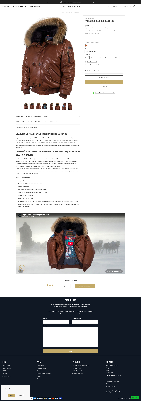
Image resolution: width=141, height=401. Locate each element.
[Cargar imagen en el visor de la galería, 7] (63, 106)
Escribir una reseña (84, 286)
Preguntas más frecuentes (44, 373)
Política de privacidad (77, 371)
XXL (106, 57)
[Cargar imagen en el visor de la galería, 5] (51, 106)
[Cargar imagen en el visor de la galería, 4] (44, 106)
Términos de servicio (77, 373)
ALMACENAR (6, 6)
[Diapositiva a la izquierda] (21, 106)
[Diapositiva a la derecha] (75, 106)
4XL (117, 57)
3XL (112, 57)
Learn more (20, 391)
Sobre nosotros (6, 376)
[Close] (28, 386)
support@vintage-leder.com (113, 375)
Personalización (41, 368)
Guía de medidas (41, 365)
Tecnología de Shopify (122, 398)
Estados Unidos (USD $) (114, 6)
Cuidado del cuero (42, 371)
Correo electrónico (77, 318)
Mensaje (45, 325)
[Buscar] (138, 6)
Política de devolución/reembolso (80, 365)
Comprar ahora (104, 82)
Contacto (39, 376)
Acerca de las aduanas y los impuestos (105, 93)
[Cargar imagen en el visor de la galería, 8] (70, 106)
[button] (135, 397)
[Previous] (47, 2)
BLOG (4, 371)
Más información (77, 2)
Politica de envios (76, 368)
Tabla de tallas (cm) (92, 62)
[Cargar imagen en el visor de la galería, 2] (32, 106)
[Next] (94, 2)
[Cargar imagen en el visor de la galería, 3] (38, 106)
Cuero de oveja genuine (91, 51)
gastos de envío (89, 28)
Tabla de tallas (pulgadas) (93, 65)
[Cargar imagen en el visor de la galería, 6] (57, 106)
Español (124, 6)
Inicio (63, 12)
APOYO (4, 373)
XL (101, 57)
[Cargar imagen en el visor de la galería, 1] (25, 106)
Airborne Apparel (89, 18)
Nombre (45, 318)
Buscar (39, 379)
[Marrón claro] (86, 45)
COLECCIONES (15, 6)
